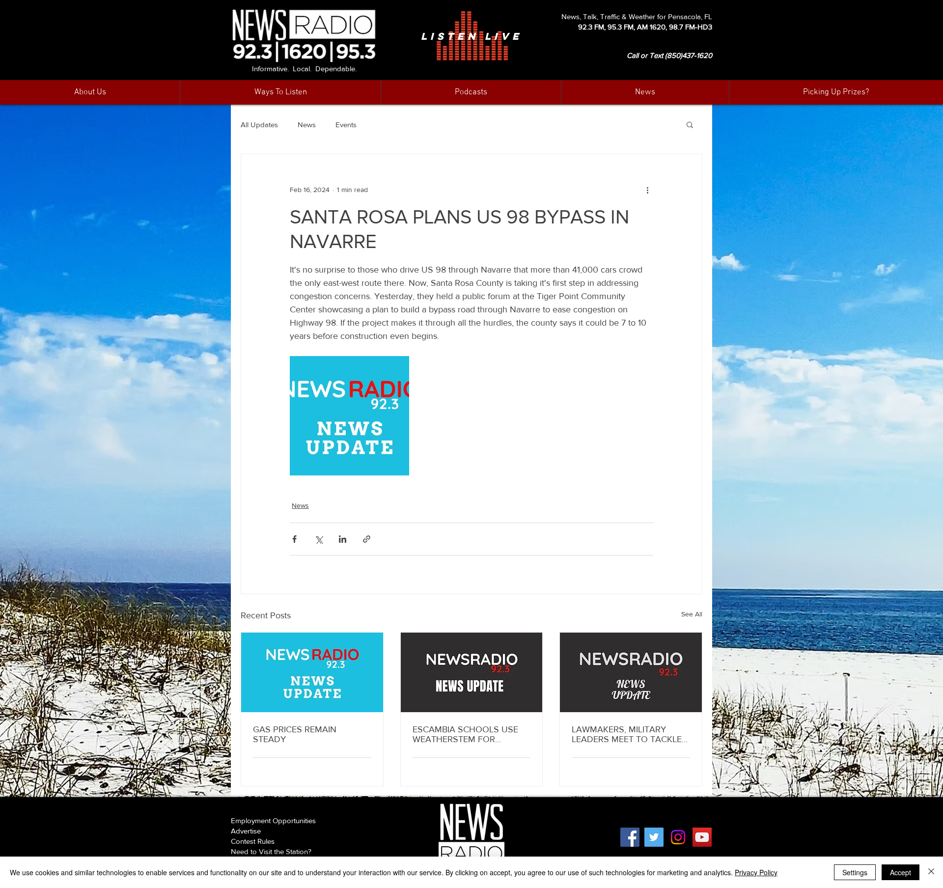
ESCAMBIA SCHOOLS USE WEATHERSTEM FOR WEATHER (465, 734)
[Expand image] (349, 415)
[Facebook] (629, 837)
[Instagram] (678, 837)
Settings (854, 872)
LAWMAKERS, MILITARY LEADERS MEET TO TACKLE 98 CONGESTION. (627, 734)
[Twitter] (654, 837)
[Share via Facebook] (294, 539)
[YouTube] (702, 837)
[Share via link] (366, 539)
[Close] (931, 872)
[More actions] (647, 189)
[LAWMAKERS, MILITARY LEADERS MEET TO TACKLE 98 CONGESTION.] (631, 672)
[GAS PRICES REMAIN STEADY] (312, 672)
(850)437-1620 (688, 55)
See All (691, 614)
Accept (900, 872)
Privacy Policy (756, 872)
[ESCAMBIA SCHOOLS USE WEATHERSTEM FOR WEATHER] (472, 672)
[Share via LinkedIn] (342, 539)
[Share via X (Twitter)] (318, 539)
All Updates (259, 124)
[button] (645, 92)
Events (346, 124)
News (307, 124)
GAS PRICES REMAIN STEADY (294, 734)
